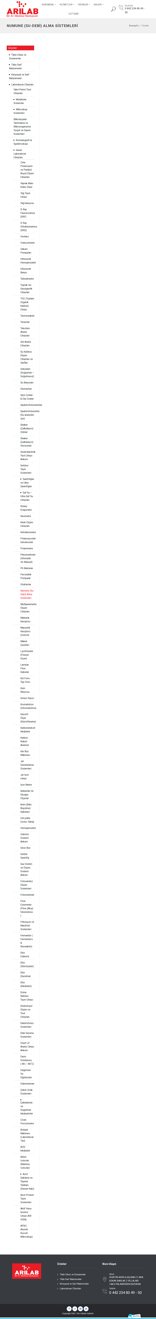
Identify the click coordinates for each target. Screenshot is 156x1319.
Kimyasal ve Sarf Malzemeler (74, 1283)
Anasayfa (133, 25)
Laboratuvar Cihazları (70, 1288)
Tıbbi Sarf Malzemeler (71, 1279)
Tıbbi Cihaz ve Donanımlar (73, 1274)
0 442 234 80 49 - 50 (135, 10)
